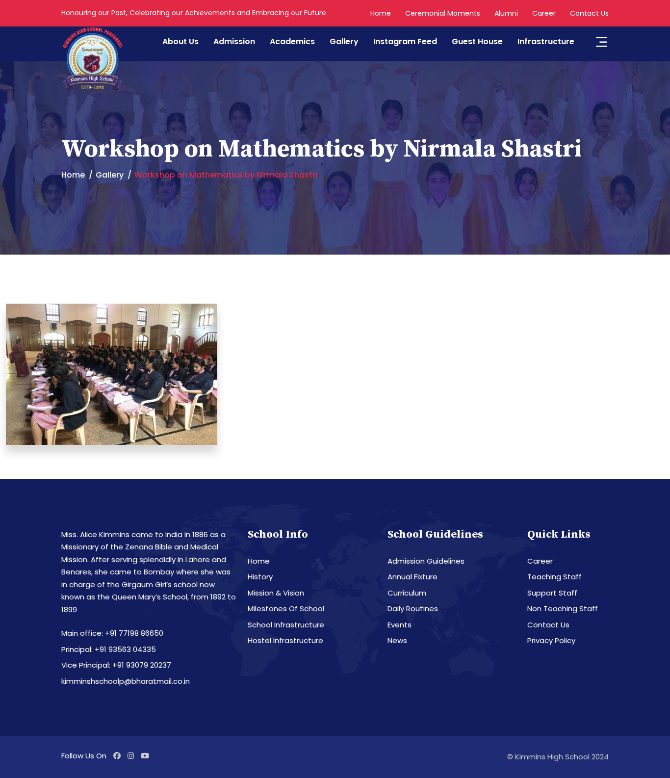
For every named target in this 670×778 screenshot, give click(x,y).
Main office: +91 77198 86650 (112, 633)
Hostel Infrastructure (285, 640)
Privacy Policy (551, 640)
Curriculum (406, 593)
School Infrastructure (286, 625)
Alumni (506, 13)
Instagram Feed (405, 41)
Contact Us (589, 13)
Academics (292, 41)
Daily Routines (412, 608)
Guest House (477, 41)
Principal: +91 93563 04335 (108, 649)
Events (399, 625)
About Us (180, 41)
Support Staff (552, 593)
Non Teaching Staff (562, 608)
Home (380, 13)
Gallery (344, 41)
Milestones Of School (286, 608)
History (260, 576)
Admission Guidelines (425, 561)
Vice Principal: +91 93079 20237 (116, 665)
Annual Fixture (412, 576)
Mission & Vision (276, 593)
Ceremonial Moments (442, 13)
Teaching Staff (554, 576)
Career (544, 13)
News (397, 640)
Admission (234, 41)
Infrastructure (545, 41)
